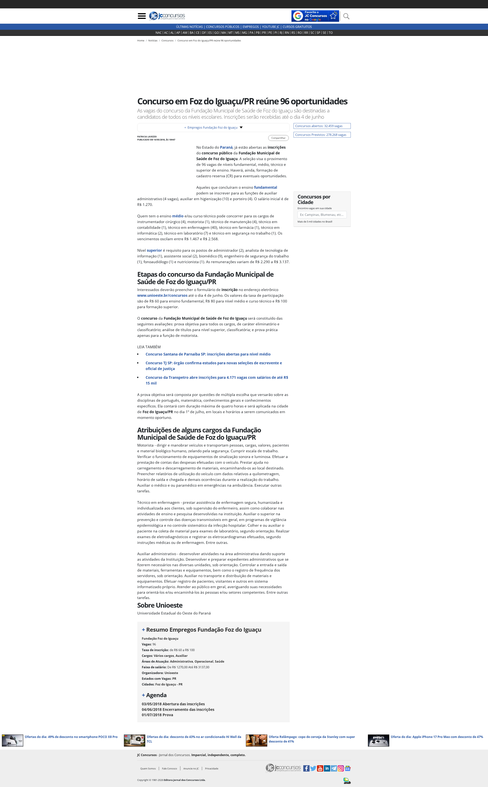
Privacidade (211, 768)
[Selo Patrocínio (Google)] (315, 16)
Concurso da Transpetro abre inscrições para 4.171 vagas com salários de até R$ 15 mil (217, 380)
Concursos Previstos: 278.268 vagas (320, 135)
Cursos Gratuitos (297, 27)
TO (331, 32)
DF (204, 32)
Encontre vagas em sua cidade (315, 208)
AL (172, 32)
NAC (159, 32)
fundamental (265, 187)
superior (154, 250)
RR (306, 32)
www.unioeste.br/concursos (162, 295)
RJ (281, 32)
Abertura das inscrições (173, 703)
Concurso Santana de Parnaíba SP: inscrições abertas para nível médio (208, 354)
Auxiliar (182, 656)
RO (300, 32)
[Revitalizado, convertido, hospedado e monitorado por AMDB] (347, 780)
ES (210, 32)
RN (287, 32)
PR (264, 32)
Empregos (251, 27)
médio (178, 216)
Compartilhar (278, 137)
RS (293, 32)
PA (251, 32)
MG (244, 32)
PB (258, 32)
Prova (157, 714)
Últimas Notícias (189, 27)
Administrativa (181, 661)
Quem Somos (148, 768)
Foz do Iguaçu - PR (169, 684)
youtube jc (270, 27)
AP (178, 32)
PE (270, 32)
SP (318, 32)
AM (185, 32)
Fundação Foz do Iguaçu (160, 638)
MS (237, 32)
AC (166, 32)
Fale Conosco (169, 768)
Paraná (226, 147)
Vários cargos (164, 656)
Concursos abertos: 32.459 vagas (319, 126)
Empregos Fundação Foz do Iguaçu (211, 127)
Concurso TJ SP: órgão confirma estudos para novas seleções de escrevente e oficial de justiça (214, 365)
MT (230, 32)
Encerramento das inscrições (178, 709)
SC (312, 32)
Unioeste (171, 673)
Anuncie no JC (191, 768)
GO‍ (216, 32)
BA (191, 32)
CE (198, 32)
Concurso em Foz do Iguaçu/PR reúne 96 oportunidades (209, 40)
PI (275, 32)
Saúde (219, 661)
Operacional (204, 661)
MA (223, 32)
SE (324, 32)
